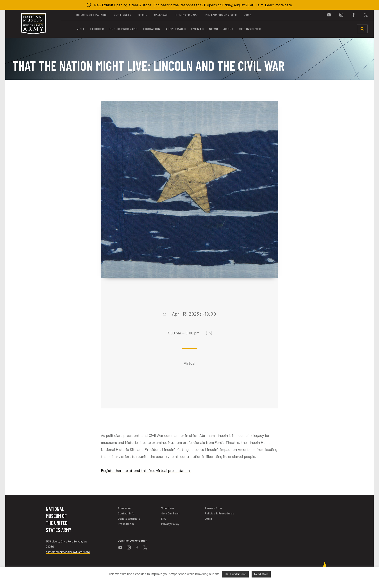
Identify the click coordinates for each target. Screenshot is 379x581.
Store (142, 14)
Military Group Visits (221, 14)
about (228, 29)
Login (248, 14)
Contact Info (126, 513)
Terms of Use (214, 508)
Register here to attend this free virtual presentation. (146, 470)
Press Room (126, 524)
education (151, 29)
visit (81, 29)
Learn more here (278, 5)
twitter (365, 15)
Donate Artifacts (129, 518)
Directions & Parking (91, 14)
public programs (123, 29)
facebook (353, 15)
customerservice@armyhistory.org (68, 552)
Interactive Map (186, 14)
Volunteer (167, 508)
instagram (341, 15)
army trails (176, 29)
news (213, 29)
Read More (261, 574)
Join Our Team (170, 513)
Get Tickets (122, 14)
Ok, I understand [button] (235, 574)
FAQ (163, 518)
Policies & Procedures (219, 513)
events (197, 29)
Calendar (161, 14)
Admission (124, 508)
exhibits (97, 29)
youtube (329, 15)
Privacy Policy (170, 524)
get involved (250, 29)
